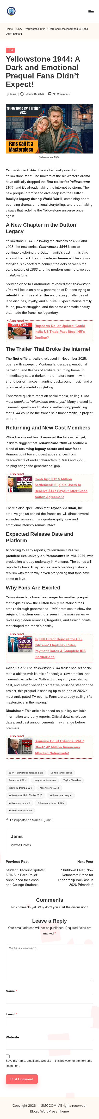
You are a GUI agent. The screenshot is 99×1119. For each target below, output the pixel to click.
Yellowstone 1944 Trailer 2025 (25, 795)
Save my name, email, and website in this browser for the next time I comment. (49, 1063)
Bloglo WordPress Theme (49, 1111)
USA (19, 28)
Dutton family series (61, 772)
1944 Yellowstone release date (26, 772)
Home (9, 28)
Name (11, 991)
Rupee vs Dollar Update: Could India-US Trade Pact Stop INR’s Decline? (60, 332)
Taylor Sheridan (72, 780)
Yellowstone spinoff (19, 803)
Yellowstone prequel (61, 795)
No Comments (61, 94)
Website (12, 1037)
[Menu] (90, 11)
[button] (21, 845)
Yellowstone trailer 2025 (50, 803)
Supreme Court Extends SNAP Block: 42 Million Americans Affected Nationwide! (59, 747)
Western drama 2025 (20, 787)
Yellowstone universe (20, 810)
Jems (17, 836)
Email (11, 1014)
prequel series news (45, 780)
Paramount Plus (17, 780)
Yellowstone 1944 (49, 787)
